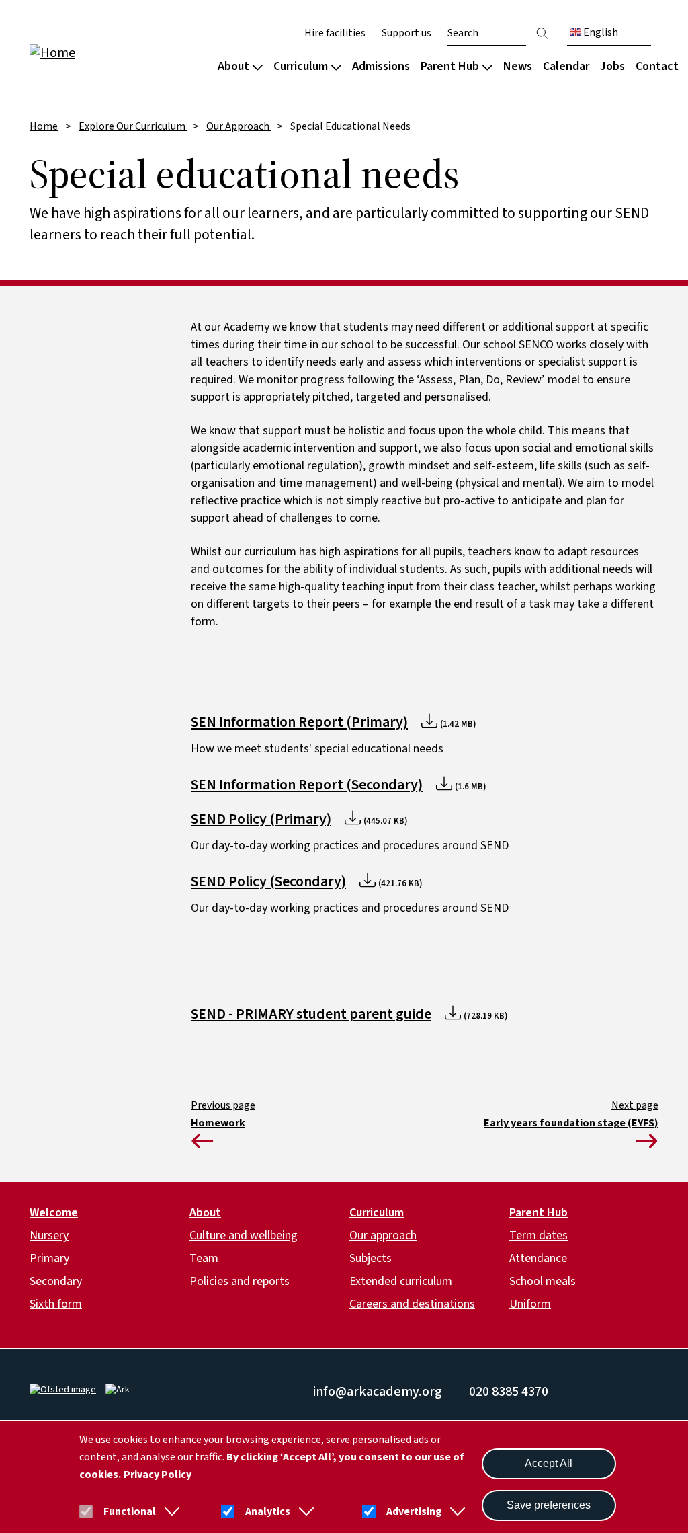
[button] (169, 1511)
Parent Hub (450, 66)
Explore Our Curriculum (133, 126)
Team (203, 1258)
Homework (218, 1122)
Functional (129, 1511)
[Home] (116, 52)
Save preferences (549, 1505)
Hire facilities (335, 33)
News (517, 66)
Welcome (54, 1212)
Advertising (413, 1511)
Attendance (538, 1258)
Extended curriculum (400, 1281)
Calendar (566, 66)
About (233, 66)
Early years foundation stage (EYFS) (571, 1122)
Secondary (56, 1281)
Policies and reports (239, 1281)
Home (44, 126)
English (599, 32)
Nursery (49, 1235)
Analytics (267, 1511)
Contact (657, 66)
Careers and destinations (412, 1304)
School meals (542, 1281)
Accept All (548, 1463)
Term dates (538, 1235)
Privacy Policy (157, 1474)
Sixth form (56, 1304)
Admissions (381, 66)
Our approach (383, 1235)
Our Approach (238, 126)
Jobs (612, 66)
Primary (49, 1258)
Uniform (530, 1304)
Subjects (370, 1258)
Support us (406, 33)
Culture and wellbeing (243, 1235)
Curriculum (300, 66)
